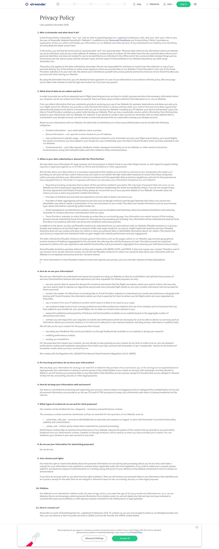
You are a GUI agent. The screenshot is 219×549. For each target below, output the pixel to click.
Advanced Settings (94, 538)
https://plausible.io (156, 260)
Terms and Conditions (119, 40)
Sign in (183, 4)
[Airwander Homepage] (35, 4)
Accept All (125, 538)
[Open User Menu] (195, 4)
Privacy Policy (81, 191)
